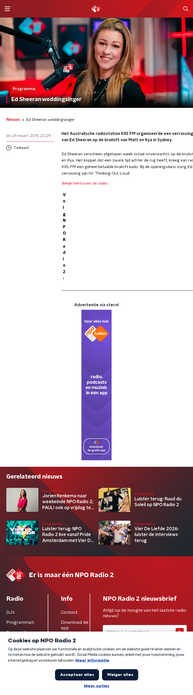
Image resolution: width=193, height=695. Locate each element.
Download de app (74, 625)
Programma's (20, 622)
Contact (69, 612)
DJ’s (10, 612)
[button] (7, 9)
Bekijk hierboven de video (85, 183)
